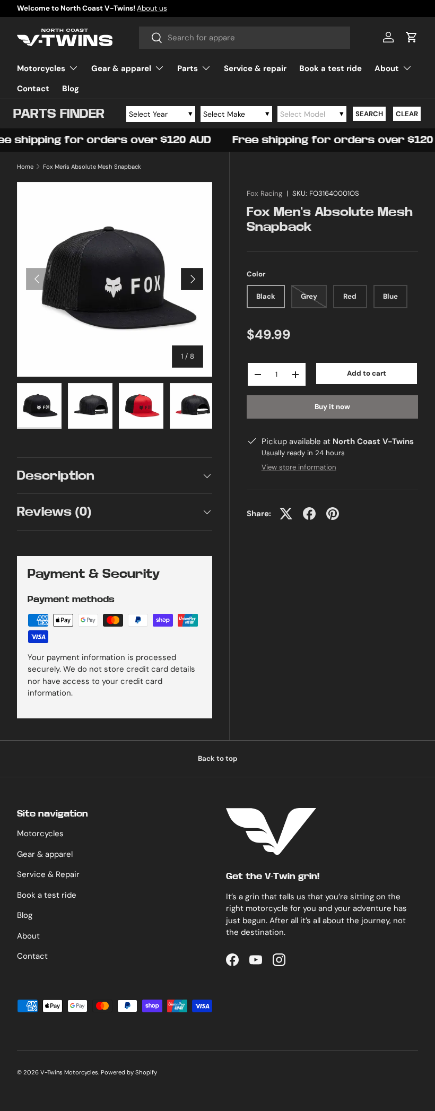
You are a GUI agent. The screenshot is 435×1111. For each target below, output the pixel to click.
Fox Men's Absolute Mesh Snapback (92, 167)
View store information (299, 467)
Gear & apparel (45, 854)
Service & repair (255, 68)
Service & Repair (48, 874)
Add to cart (366, 373)
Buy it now (332, 406)
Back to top (218, 758)
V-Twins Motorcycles (69, 1072)
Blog (70, 88)
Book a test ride (330, 68)
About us (152, 8)
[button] (411, 37)
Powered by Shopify (129, 1072)
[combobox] (245, 38)
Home (25, 167)
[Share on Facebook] (309, 513)
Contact (33, 88)
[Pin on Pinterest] (332, 513)
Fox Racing (264, 193)
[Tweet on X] (286, 513)
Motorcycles (40, 833)
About (28, 936)
